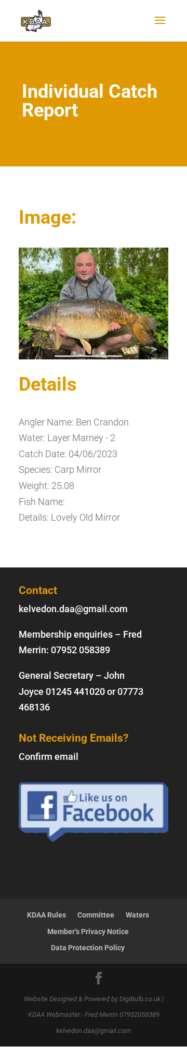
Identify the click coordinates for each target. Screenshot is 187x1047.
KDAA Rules (46, 915)
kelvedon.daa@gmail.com (73, 608)
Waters (137, 915)
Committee (95, 915)
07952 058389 (80, 649)
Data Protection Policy (88, 947)
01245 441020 (75, 691)
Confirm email (48, 756)
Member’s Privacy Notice (88, 931)
